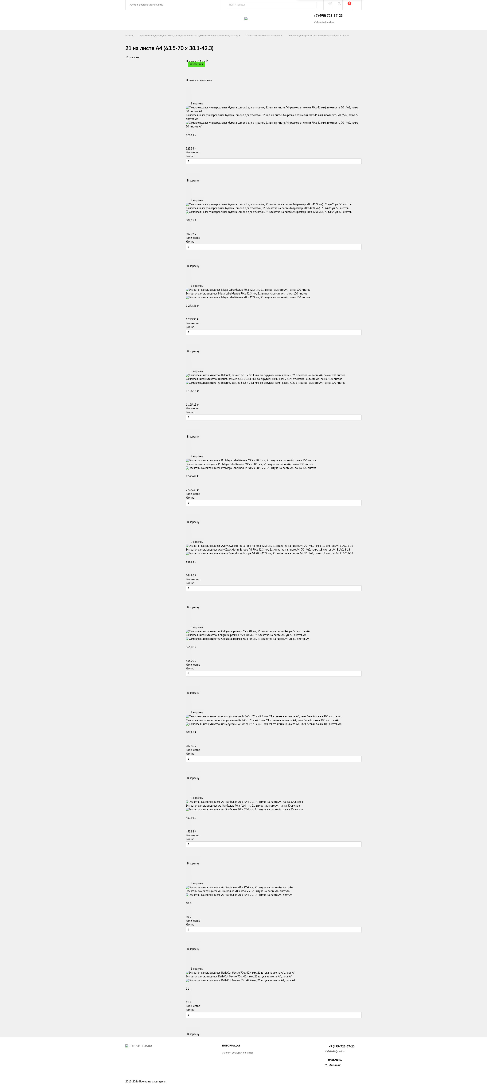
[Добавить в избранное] (188, 92)
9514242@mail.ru (324, 22)
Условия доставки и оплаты (237, 1053)
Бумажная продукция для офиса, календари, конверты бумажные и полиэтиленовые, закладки (189, 35)
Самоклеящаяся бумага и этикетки (264, 35)
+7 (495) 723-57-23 (328, 16)
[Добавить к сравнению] (189, 97)
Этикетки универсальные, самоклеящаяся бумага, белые (319, 35)
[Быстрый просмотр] (188, 88)
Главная (129, 35)
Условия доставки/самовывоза (146, 5)
